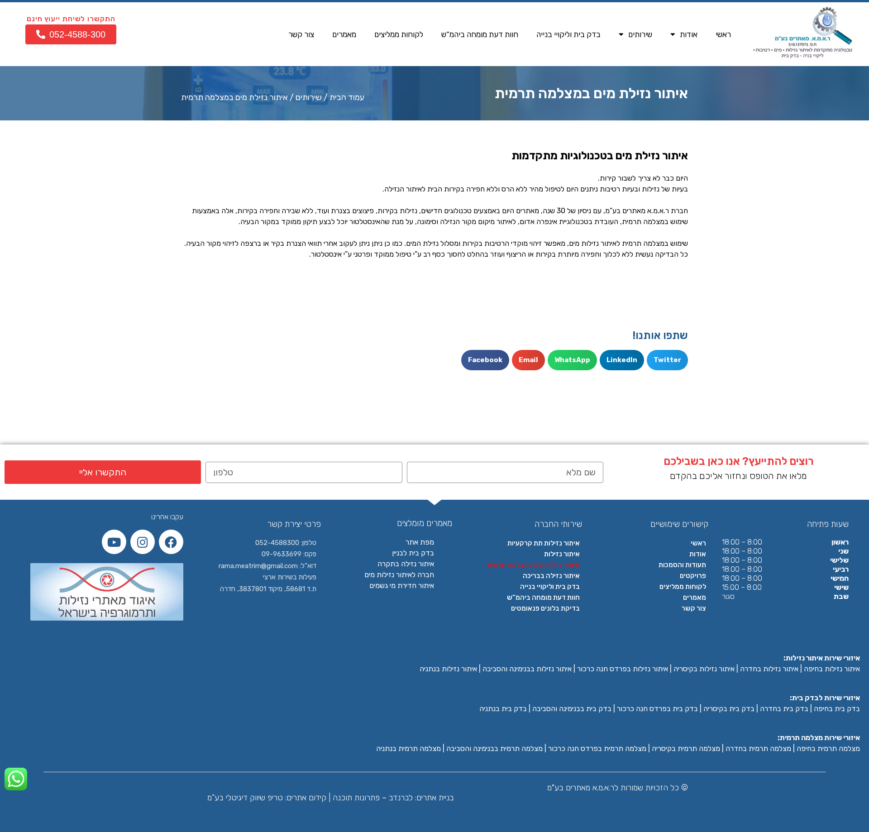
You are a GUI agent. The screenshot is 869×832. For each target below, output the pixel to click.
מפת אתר (420, 542)
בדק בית (795, 708)
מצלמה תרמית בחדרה (758, 748)
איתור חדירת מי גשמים (401, 585)
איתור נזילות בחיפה (832, 669)
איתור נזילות (562, 554)
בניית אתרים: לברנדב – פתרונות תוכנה (392, 798)
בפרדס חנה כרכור (645, 708)
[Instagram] (142, 542)
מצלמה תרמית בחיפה (828, 748)
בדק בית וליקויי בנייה (568, 34)
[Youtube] (114, 542)
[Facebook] (171, 542)
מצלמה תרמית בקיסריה (686, 748)
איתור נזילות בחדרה (769, 669)
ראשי (723, 34)
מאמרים (344, 34)
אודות (688, 34)
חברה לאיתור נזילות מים (399, 574)
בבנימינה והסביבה (559, 708)
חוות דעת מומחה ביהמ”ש (479, 34)
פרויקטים (693, 576)
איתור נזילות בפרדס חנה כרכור (622, 669)
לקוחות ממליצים (398, 34)
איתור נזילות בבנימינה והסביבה (527, 669)
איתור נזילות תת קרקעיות (543, 543)
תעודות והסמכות (682, 565)
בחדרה (771, 708)
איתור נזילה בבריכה (551, 576)
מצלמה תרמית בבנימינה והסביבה (494, 748)
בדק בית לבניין (413, 553)
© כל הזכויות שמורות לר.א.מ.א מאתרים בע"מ (617, 788)
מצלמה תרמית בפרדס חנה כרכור (597, 748)
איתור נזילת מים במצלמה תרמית (533, 565)
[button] (71, 34)
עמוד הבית (346, 97)
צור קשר (301, 34)
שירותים (640, 34)
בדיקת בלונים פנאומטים (545, 608)
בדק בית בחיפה (837, 708)
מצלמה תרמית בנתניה (408, 748)
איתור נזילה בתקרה (405, 563)
